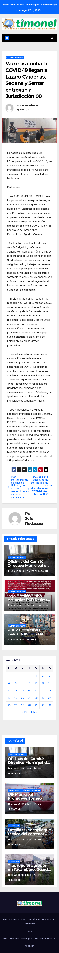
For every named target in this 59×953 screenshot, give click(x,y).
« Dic (25, 712)
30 (42, 705)
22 (36, 697)
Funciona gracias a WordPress (18, 919)
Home (29, 931)
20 (22, 697)
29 (36, 705)
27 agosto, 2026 (21, 768)
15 (36, 690)
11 (9, 690)
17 (49, 690)
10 (49, 683)
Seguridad (14, 826)
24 (49, 697)
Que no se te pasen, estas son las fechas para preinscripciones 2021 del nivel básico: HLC (39, 486)
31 (49, 705)
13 (22, 690)
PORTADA (29, 946)
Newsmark (47, 919)
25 (9, 705)
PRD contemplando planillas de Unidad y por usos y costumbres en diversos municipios (20, 487)
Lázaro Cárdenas (14, 57)
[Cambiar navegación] (30, 38)
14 (29, 690)
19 (15, 697)
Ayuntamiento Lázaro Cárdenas (24, 790)
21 (29, 697)
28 (29, 705)
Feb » (33, 712)
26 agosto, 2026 (21, 875)
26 (15, 705)
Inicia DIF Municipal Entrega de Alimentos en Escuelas (29, 938)
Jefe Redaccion (30, 105)
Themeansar (29, 923)
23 (43, 697)
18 (9, 697)
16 (43, 690)
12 (15, 690)
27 (22, 705)
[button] (52, 37)
